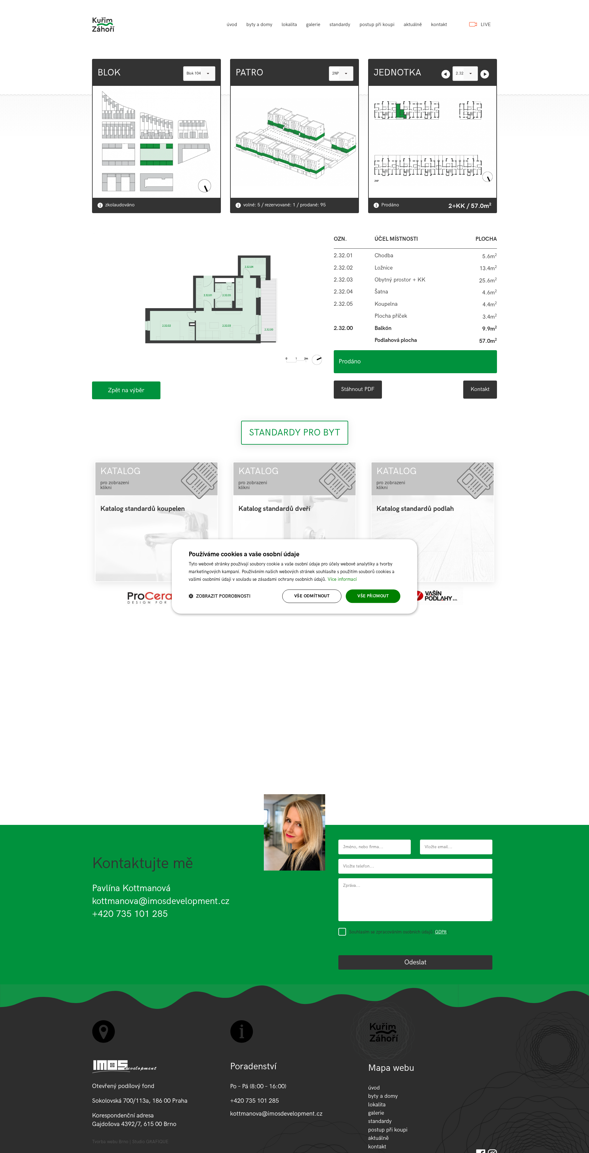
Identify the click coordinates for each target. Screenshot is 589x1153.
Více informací (342, 579)
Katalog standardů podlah (415, 509)
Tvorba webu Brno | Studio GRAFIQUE (130, 1141)
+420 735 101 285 (130, 914)
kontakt (439, 25)
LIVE (486, 25)
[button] (220, 596)
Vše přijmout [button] (373, 596)
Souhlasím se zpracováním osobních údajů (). (399, 932)
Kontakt (480, 389)
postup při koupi (377, 25)
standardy (339, 25)
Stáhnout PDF (358, 389)
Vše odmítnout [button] (311, 596)
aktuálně (413, 25)
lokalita (289, 25)
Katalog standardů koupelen (142, 509)
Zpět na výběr (126, 390)
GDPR (441, 932)
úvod (232, 25)
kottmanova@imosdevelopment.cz (160, 901)
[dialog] (294, 576)
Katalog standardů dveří (274, 509)
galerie (313, 25)
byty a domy (259, 25)
